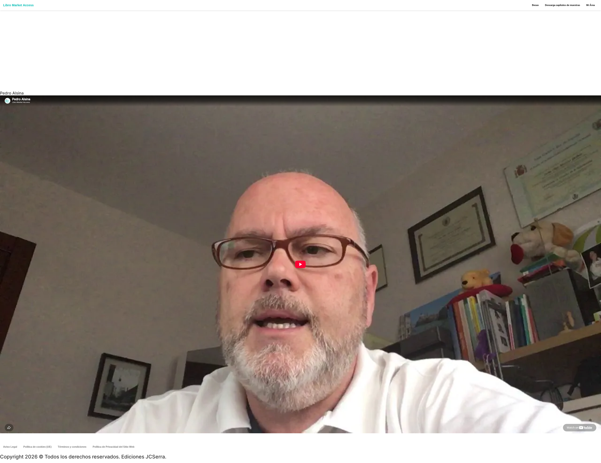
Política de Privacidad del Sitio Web (113, 446)
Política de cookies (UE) (37, 446)
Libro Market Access (18, 5)
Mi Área (590, 5)
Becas (535, 5)
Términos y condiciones (72, 446)
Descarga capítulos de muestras (562, 5)
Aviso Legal (10, 446)
